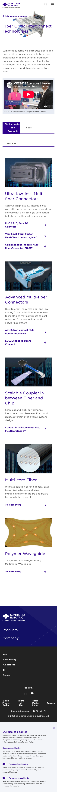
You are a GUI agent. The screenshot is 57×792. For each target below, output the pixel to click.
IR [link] (4, 670)
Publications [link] (9, 664)
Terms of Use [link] (21, 703)
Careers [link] (6, 675)
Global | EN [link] (41, 711)
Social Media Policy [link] (35, 703)
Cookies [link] (51, 703)
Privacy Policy (28, 742)
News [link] (29, 127)
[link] (11, 4)
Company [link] (11, 638)
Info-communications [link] (16, 16)
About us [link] (11, 143)
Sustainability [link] (9, 659)
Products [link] (10, 630)
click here (17, 742)
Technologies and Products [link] (12, 127)
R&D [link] (5, 654)
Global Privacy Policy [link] (6, 703)
